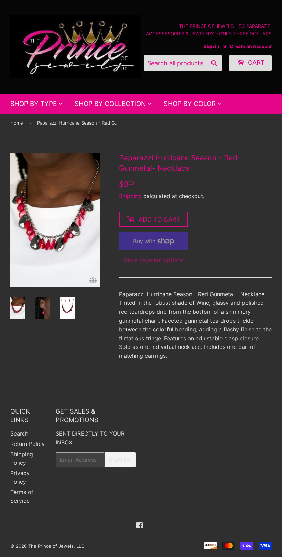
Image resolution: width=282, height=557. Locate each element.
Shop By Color (190, 104)
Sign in (211, 46)
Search (19, 433)
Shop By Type (34, 104)
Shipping (130, 196)
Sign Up (120, 459)
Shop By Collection (111, 104)
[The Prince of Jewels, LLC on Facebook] (139, 526)
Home (16, 123)
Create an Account (251, 46)
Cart (255, 62)
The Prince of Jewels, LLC (56, 546)
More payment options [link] (153, 260)
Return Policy (27, 443)
